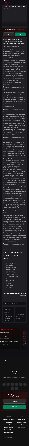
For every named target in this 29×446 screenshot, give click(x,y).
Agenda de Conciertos (8, 427)
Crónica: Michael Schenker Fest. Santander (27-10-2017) (20, 314)
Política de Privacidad (21, 422)
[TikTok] (16, 384)
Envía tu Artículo (21, 419)
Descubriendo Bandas (8, 432)
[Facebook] (4, 384)
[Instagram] (8, 384)
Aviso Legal (21, 424)
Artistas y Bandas (8, 424)
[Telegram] (16, 388)
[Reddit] (20, 384)
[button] (2, 2)
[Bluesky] (12, 388)
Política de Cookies (21, 427)
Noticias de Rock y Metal (8, 419)
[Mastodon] (25, 384)
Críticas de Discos (8, 422)
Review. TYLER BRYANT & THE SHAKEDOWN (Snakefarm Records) (8, 315)
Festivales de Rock (8, 429)
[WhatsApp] (12, 384)
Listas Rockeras (8, 437)
